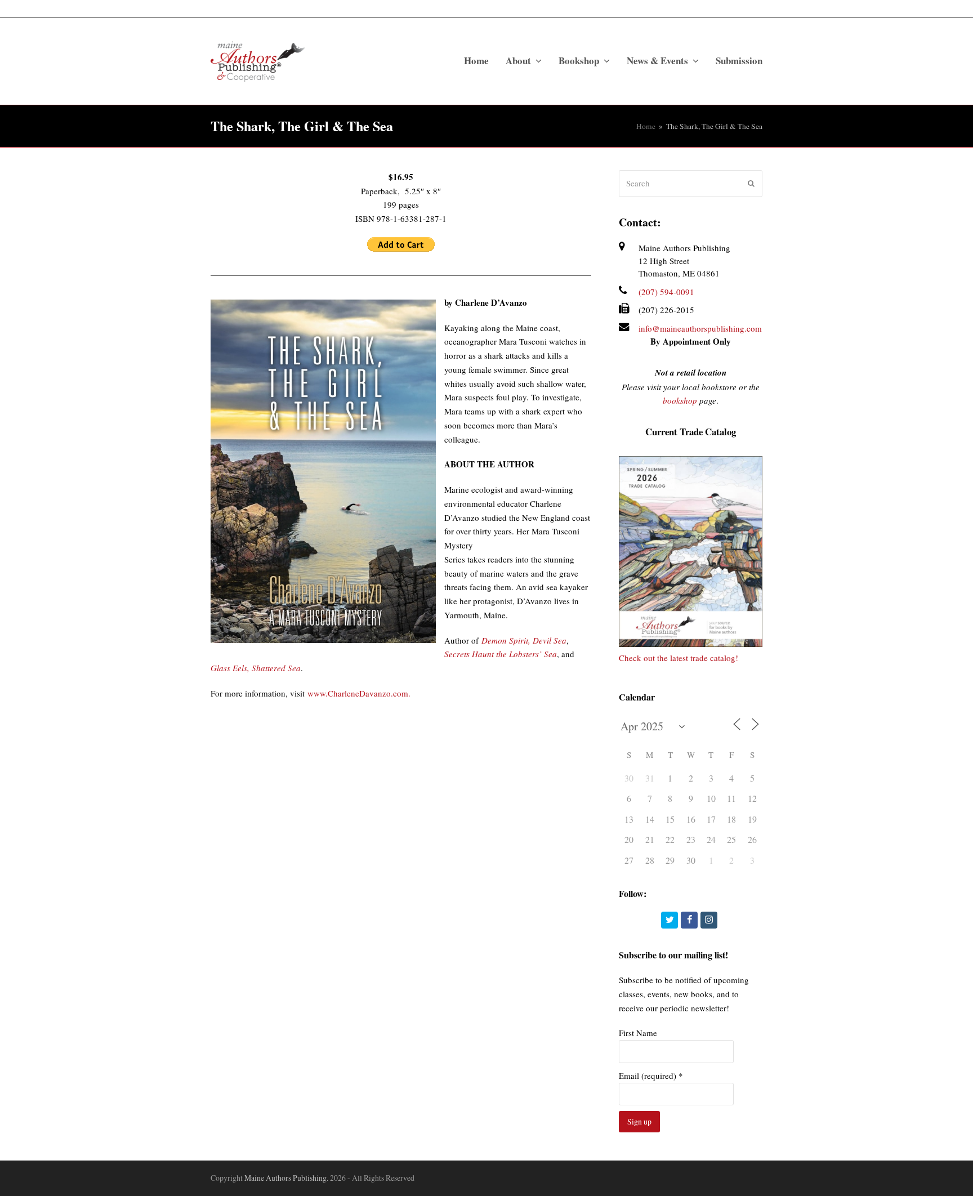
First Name (638, 1032)
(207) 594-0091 (666, 291)
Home (645, 126)
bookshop (680, 400)
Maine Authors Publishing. (286, 1177)
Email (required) (651, 1075)
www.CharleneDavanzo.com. (358, 693)
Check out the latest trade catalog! (678, 657)
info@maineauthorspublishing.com (700, 328)
